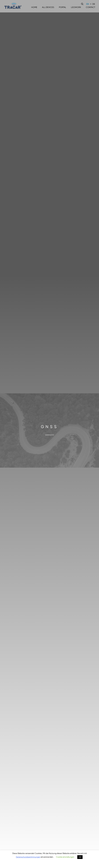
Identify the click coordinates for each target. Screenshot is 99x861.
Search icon (82, 3)
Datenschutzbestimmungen (28, 857)
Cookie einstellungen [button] (65, 857)
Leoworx (76, 7)
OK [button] (80, 857)
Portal (62, 7)
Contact (90, 7)
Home (34, 7)
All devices (48, 7)
